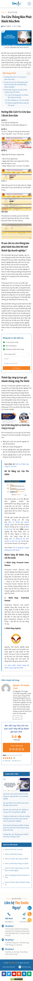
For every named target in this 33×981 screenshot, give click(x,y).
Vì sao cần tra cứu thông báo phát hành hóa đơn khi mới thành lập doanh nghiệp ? (16, 84)
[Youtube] (14, 974)
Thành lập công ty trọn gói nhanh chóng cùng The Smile (15, 91)
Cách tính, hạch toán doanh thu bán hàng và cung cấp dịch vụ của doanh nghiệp (15, 796)
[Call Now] (29, 914)
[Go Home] (29, 920)
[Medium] (29, 974)
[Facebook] (4, 974)
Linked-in (17, 717)
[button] (29, 4)
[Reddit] (19, 974)
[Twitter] (9, 974)
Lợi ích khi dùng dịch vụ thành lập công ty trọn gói (18, 96)
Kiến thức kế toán (12, 12)
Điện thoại (9, 918)
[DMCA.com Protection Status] (16, 980)
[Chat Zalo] (29, 908)
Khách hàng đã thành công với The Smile (18, 104)
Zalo (24, 918)
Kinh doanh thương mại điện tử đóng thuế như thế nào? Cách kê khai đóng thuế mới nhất (16, 827)
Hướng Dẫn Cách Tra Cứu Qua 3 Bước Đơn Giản (15, 78)
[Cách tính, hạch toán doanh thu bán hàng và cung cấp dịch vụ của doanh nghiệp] (16, 784)
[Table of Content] (28, 73)
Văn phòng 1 (9, 926)
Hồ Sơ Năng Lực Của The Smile (18, 100)
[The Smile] (16, 3)
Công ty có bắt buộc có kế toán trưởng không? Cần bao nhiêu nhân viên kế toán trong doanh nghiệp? (16, 818)
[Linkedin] (24, 974)
